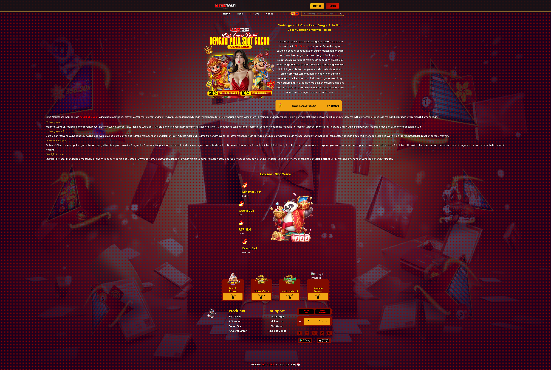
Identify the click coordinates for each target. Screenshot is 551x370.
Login (332, 5)
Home (226, 13)
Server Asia (306, 311)
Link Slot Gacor (277, 331)
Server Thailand (323, 311)
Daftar (317, 5)
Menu (240, 13)
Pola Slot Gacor (89, 117)
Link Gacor (277, 321)
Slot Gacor (301, 46)
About (269, 13)
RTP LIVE (254, 13)
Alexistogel (277, 316)
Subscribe (323, 321)
